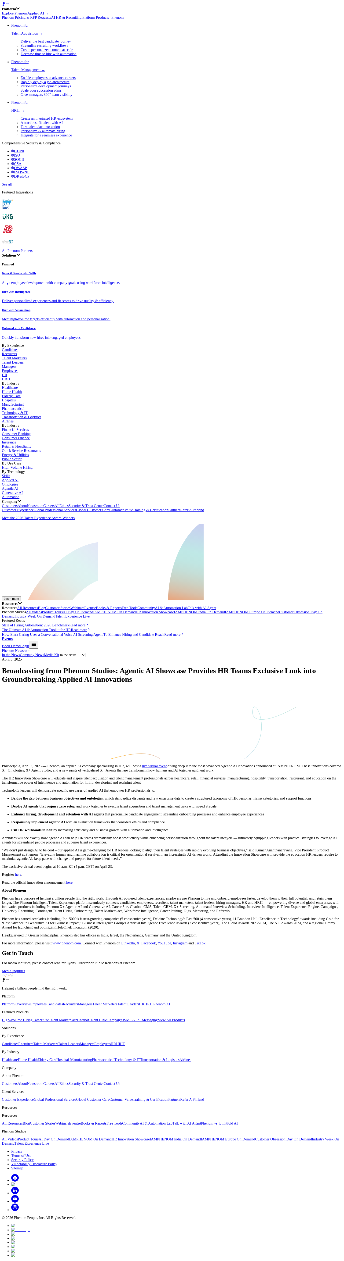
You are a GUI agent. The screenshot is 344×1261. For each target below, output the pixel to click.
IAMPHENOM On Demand (114, 612)
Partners (174, 510)
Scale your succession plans (41, 90)
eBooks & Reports (108, 608)
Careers (49, 506)
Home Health (12, 392)
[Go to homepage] (172, 4)
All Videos (34, 612)
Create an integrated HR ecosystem (47, 118)
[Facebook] (15, 1180)
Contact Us (112, 506)
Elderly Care (11, 396)
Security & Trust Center (86, 506)
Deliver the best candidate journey (46, 41)
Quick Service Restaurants (21, 451)
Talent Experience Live (72, 616)
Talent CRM (98, 1020)
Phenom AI (161, 1004)
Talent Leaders (13, 362)
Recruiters (9, 354)
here (18, 874)
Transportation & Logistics (21, 417)
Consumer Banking (16, 434)
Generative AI (12, 493)
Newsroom (35, 506)
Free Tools (129, 608)
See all (7, 184)
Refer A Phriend (192, 510)
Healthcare (10, 387)
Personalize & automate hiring (43, 131)
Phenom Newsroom (16, 651)
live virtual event (154, 766)
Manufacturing (13, 404)
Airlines (8, 421)
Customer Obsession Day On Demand (283, 1139)
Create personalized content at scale (47, 50)
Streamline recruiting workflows (44, 45)
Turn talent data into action (40, 127)
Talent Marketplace (63, 1020)
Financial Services (15, 430)
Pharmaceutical (13, 409)
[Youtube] (15, 1201)
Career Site (41, 1020)
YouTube (164, 943)
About (22, 506)
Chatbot (83, 1020)
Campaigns (115, 1020)
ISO (17, 155)
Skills (6, 476)
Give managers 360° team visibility (46, 94)
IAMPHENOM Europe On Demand (252, 612)
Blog (41, 608)
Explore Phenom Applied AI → (25, 13)
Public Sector (12, 459)
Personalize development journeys (46, 86)
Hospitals (9, 400)
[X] (19, 1184)
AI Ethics (62, 506)
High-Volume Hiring (17, 467)
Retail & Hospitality (16, 446)
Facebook (148, 943)
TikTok (200, 943)
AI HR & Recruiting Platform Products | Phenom (87, 17)
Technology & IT (15, 413)
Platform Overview (16, 1004)
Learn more (11, 598)
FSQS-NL (21, 172)
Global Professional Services (55, 510)
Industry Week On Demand (35, 616)
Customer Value (121, 510)
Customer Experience (18, 510)
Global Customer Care (92, 510)
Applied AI (10, 480)
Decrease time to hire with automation (49, 54)
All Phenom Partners (17, 251)
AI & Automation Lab (171, 608)
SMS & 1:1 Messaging (141, 1020)
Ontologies (10, 484)
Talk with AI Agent (202, 608)
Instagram (180, 943)
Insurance (9, 442)
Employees (10, 371)
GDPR (19, 151)
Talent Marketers (14, 358)
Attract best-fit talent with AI (42, 123)
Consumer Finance (16, 438)
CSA (18, 164)
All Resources (27, 608)
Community (146, 608)
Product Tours (52, 612)
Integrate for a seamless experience (46, 135)
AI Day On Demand (78, 612)
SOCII (19, 159)
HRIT (6, 379)
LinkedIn (128, 943)
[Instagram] (15, 1210)
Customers (10, 506)
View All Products (171, 1020)
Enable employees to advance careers (48, 78)
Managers (9, 366)
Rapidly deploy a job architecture (45, 82)
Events (89, 608)
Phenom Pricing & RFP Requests (26, 17)
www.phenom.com (66, 943)
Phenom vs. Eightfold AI (219, 1123)
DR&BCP (21, 176)
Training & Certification (150, 510)
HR (4, 375)
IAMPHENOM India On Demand (199, 612)
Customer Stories (57, 608)
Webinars (77, 608)
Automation (10, 497)
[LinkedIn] (15, 1193)
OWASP (20, 168)
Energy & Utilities (15, 455)
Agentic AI (10, 488)
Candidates (10, 350)
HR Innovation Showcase (155, 612)
